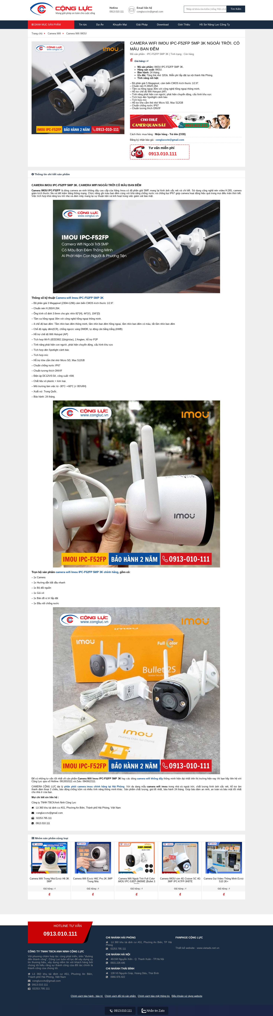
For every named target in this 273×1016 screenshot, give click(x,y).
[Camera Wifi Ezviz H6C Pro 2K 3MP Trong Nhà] (49, 860)
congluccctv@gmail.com (170, 139)
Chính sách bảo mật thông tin (154, 996)
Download (163, 24)
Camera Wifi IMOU (76, 33)
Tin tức (83, 24)
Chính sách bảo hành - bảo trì (87, 996)
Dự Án (100, 24)
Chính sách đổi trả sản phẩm (120, 996)
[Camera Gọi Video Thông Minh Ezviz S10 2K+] (180, 860)
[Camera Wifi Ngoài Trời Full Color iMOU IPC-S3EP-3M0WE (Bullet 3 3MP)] (93, 860)
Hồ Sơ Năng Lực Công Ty (214, 24)
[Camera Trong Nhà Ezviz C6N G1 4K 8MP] (223, 860)
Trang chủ (37, 33)
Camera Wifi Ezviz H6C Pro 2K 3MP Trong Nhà (49, 880)
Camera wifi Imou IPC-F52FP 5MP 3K (80, 297)
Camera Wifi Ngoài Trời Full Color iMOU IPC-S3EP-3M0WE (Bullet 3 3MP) (92, 881)
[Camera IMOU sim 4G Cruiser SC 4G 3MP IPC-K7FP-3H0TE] (136, 860)
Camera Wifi (54, 33)
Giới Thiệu (184, 24)
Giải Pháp (142, 24)
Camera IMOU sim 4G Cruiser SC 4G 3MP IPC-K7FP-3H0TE (136, 880)
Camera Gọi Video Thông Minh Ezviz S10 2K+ (180, 880)
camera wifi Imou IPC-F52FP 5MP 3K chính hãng (87, 572)
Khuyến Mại (120, 24)
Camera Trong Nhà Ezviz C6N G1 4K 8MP (224, 880)
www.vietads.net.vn (208, 947)
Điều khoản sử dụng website (187, 996)
